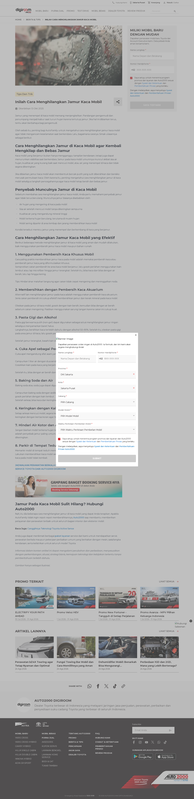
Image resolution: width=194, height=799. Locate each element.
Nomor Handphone (108, 352)
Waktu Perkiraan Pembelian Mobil (75, 424)
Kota (61, 382)
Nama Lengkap (66, 352)
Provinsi (62, 368)
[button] (97, 335)
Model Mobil (64, 410)
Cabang (62, 396)
